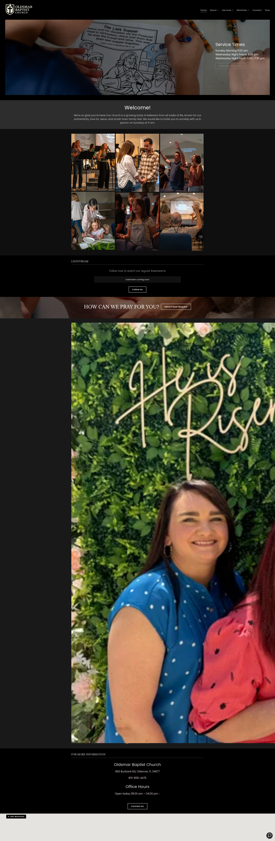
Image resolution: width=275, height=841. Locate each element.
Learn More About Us (230, 66)
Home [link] (204, 10)
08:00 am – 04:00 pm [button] (144, 793)
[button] (214, 10)
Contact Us (137, 806)
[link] (19, 9)
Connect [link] (257, 10)
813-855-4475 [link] (137, 778)
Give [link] (267, 10)
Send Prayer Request (176, 306)
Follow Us (137, 289)
